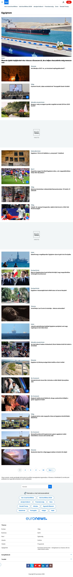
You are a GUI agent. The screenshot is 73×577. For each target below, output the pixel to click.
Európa (3, 529)
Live (69, 2)
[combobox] (36, 486)
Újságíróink (4, 547)
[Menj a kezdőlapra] (6, 2)
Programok (41, 544)
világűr (44, 510)
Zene (56, 6)
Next (50, 470)
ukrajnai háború (38, 6)
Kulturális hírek (35, 151)
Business (3, 532)
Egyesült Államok (48, 506)
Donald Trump (64, 6)
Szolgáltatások (5, 554)
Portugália (33, 510)
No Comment (35, 378)
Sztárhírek (22, 510)
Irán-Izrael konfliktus (11, 6)
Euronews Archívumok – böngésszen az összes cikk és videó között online (53, 548)
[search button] (50, 486)
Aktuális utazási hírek (37, 102)
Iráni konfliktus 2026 (25, 6)
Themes (3, 525)
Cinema (33, 306)
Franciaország (49, 6)
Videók (3, 544)
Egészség (40, 536)
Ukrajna (35, 506)
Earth (39, 532)
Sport (32, 169)
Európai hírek (35, 270)
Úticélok (33, 66)
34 (43, 470)
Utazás (3, 540)
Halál (52, 510)
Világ (32, 84)
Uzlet (3, 58)
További (3, 559)
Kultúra (40, 540)
